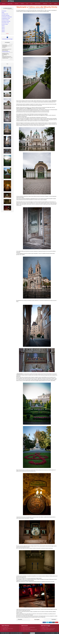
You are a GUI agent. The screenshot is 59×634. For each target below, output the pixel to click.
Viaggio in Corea (45, 627)
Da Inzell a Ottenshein (5, 15)
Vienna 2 (3, 27)
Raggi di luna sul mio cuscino (8, 628)
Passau (3, 12)
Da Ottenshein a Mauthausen (7, 16)
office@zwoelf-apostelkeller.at (6, 51)
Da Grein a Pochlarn (5, 19)
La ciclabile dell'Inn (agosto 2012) (48, 629)
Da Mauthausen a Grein (6, 18)
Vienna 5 (3, 31)
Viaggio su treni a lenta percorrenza (28, 627)
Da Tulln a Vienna (5, 24)
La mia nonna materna (26, 628)
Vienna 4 (3, 30)
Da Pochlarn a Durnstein (6, 21)
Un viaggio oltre (5, 627)
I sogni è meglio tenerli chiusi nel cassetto (29, 629)
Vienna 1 (3, 25)
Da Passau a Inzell (5, 13)
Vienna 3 (3, 28)
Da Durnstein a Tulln (5, 22)
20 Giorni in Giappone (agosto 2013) (48, 628)
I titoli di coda (5, 629)
